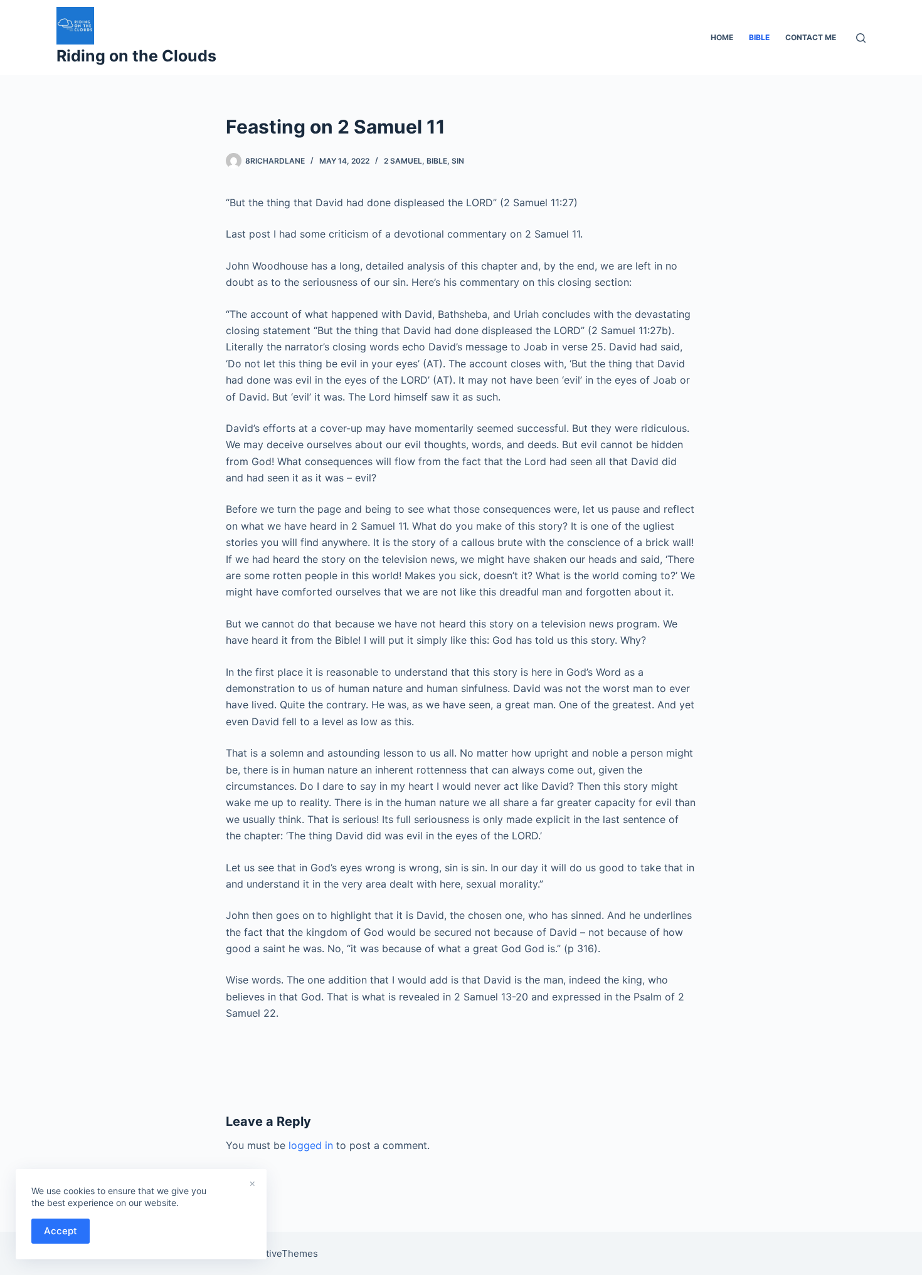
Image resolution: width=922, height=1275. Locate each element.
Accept (60, 1231)
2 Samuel (403, 160)
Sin (458, 160)
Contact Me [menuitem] (810, 37)
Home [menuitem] (722, 37)
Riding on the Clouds (136, 55)
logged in (311, 1145)
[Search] (861, 38)
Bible (437, 160)
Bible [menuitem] (759, 37)
